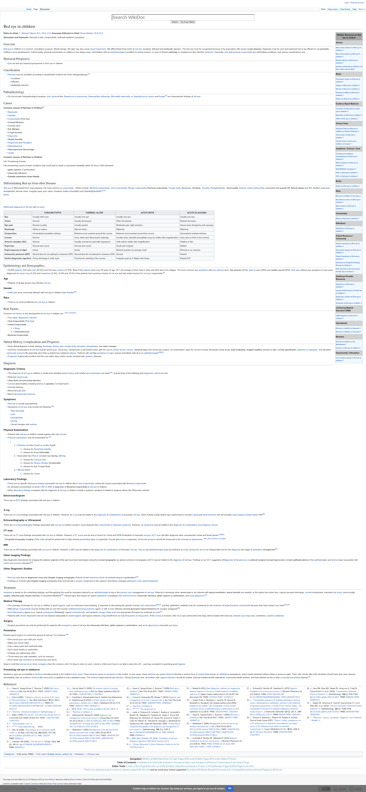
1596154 (170, 732)
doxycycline (143, 616)
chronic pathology (169, 52)
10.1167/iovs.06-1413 (261, 732)
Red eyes (295, 270)
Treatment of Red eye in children (348, 303)
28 (285, 605)
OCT (150, 560)
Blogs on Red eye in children (347, 218)
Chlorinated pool (21, 332)
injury (42, 207)
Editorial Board (206, 770)
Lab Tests (236, 762)
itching (56, 346)
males (10, 292)
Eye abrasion (236, 270)
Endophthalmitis (218, 188)
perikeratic (168, 49)
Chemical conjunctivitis (157, 188)
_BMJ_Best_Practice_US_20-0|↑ (144, 738)
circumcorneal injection (29, 380)
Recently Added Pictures (223, 759)
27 (159, 605)
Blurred (21, 470)
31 (161, 611)
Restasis (59, 612)
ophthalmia (224, 674)
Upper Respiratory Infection (24, 317)
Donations (192, 770)
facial (205, 515)
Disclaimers (248, 770)
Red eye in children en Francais (347, 332)
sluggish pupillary (254, 350)
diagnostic (228, 560)
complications (115, 515)
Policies (278, 770)
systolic (79, 581)
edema (40, 384)
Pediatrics (79, 754)
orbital (109, 535)
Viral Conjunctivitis (16, 321)
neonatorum (235, 674)
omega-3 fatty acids (107, 612)
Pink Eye (30, 321)
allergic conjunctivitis (21, 609)
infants (169, 674)
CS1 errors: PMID (25, 754)
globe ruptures (14, 169)
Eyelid (37, 445)
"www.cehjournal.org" (26, 727)
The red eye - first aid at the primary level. (41, 715)
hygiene (61, 605)
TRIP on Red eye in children (346, 119)
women (60, 270)
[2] (100, 33)
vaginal (163, 677)
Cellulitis (11, 115)
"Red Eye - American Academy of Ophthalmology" (33, 712)
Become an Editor (157, 766)
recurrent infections (52, 596)
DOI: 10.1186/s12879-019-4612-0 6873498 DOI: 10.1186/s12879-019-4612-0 (35, 706)
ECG (18, 500)
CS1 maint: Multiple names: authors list (54, 754)
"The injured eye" (147, 709)
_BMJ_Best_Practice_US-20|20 (214, 539)
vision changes (109, 346)
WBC (50, 487)
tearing (38, 346)
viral (226, 52)
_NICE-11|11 (68, 313)
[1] (48, 33)
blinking (62, 456)
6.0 (13, 726)
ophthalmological (115, 577)
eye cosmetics (30, 656)
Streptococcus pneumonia (75, 96)
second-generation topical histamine (139, 609)
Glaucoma (12, 136)
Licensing (235, 770)
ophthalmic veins (134, 581)
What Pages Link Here (242, 766)
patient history (68, 373)
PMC (40, 736)
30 (178, 608)
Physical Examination (219, 762)
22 (31, 562)
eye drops (245, 616)
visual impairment (98, 49)
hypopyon (313, 350)
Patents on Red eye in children (347, 348)
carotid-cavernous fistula (93, 577)
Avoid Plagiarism (263, 770)
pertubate (324, 49)
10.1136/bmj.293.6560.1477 (23, 736)
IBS (310, 188)
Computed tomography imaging (19, 539)
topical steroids (233, 592)
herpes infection (32, 596)
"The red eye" (35, 742)
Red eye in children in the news (347, 196)
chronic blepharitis (28, 616)
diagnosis (16, 373)
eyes (25, 639)
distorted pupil (17, 596)
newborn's (76, 677)
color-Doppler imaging (36, 581)
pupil (19, 390)
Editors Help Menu (176, 766)
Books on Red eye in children (347, 186)
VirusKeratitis (55, 463)
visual (14, 52)
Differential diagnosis (13, 207)
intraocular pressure (16, 353)
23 (137, 577)
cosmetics (27, 660)
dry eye (156, 612)
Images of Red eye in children (347, 85)
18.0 (134, 708)
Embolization (152, 581)
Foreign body (174, 188)
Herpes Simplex (41, 463)
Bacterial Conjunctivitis (18, 335)
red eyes (147, 273)
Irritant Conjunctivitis (17, 324)
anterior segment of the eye (55, 560)
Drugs (246, 762)
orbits (42, 539)
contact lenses (119, 350)
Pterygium (27, 142)
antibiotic (237, 616)
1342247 (46, 736)
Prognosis (12, 356)
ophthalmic (257, 549)
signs (111, 353)
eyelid (71, 616)
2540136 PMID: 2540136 (289, 715)
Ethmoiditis (44, 452)
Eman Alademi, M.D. (89, 33)
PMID (47, 703)
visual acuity (22, 377)
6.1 (16, 726)
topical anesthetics (217, 592)
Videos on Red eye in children (347, 99)
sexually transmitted (291, 677)
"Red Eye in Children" (81, 712)
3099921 (18, 739)
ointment (35, 677)
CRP (43, 487)
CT (17, 535)
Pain (34, 456)
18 (263, 514)
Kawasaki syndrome (122, 525)
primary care (126, 592)
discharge (47, 346)
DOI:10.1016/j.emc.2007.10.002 (99, 721)
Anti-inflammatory (16, 612)
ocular (185, 549)
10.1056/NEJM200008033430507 (36, 745)
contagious (42, 664)
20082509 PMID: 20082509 (159, 703)
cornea (158, 616)
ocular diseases (254, 49)
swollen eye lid (277, 270)
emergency (205, 525)
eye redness (218, 270)
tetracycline (130, 616)
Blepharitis (12, 112)
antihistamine (74, 609)
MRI (18, 549)
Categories (9, 754)
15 (111, 372)
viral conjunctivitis (86, 483)
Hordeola (196, 188)
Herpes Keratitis (15, 139)
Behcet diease (297, 188)
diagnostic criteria (152, 373)
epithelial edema (300, 560)
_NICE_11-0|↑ (76, 709)
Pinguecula (13, 142)
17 (50, 437)
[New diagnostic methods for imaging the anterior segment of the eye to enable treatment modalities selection (215, 691)
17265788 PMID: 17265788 (89, 694)
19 (223, 534)
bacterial (55, 96)
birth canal (77, 674)
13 (159, 352)
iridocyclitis (259, 188)
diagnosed (32, 577)
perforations (178, 596)
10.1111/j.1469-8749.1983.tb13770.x (27, 703)
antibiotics (97, 616)
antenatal (135, 677)
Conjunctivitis (14, 119)
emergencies (269, 549)
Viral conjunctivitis (119, 188)
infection (120, 677)
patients (18, 270)
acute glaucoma (196, 596)
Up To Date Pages (175, 759)
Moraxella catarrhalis (120, 96)
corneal (11, 384)
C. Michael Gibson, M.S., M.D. (32, 33)
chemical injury (141, 350)
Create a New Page (136, 766)
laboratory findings (36, 483)
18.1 (137, 708)
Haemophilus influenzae (99, 96)
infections (171, 677)
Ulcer (44, 459)
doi (10, 703)
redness (72, 353)
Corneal (37, 459)
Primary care (93, 754)
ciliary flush (13, 380)
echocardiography (24, 525)
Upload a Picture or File (200, 766)
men (34, 270)
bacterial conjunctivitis (242, 52)
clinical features (20, 346)
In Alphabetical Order (147, 762)
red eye (138, 49)
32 (67, 634)
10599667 (139, 735)
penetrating (85, 539)
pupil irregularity (238, 350)
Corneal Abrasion (16, 122)
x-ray (75, 515)
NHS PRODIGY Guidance (345, 169)
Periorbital (38, 449)
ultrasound (149, 525)
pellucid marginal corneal (261, 560)
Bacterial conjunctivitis (100, 188)
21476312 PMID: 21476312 (220, 697)
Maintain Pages (222, 766)
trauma (130, 350)
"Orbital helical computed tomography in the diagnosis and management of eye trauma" (155, 727)
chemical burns (129, 596)
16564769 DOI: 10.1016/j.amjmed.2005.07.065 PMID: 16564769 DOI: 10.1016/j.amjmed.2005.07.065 (94, 738)
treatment (209, 52)
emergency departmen (191, 539)
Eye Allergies (14, 129)
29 (288, 605)
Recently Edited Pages (197, 759)
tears (251, 270)
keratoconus (241, 560)
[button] (361, 8)
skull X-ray (165, 515)
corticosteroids (78, 612)
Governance (222, 770)
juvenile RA (285, 188)
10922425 (19, 747)
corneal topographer (107, 560)
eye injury (337, 592)
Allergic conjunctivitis (137, 188)
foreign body (70, 346)
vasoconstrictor (88, 609)
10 (75, 292)
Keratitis (205, 188)
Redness (22, 445)
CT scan (157, 535)
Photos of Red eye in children (347, 89)
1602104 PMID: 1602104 (226, 712)
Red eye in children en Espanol (347, 328)
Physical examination (17, 437)
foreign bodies (251, 515)
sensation (81, 346)
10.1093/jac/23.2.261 (261, 715)
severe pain (185, 592)
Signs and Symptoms (195, 762)
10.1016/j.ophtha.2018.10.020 (325, 697)
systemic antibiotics (275, 616)
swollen (46, 445)
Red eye (7, 49)
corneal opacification (287, 350)
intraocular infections (17, 173)
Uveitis (11, 153)
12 (74, 313)
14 (162, 352)
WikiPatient (158, 759)
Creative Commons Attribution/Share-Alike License (43, 784)
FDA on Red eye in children (346, 172)
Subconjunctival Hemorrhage (21, 149)
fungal (162, 96)
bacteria (38, 674)
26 (157, 605)
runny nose (24, 273)
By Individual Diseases (171, 762)
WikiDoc (146, 759)
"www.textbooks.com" (21, 724)
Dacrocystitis (232, 188)
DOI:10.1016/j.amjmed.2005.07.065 (84, 736)
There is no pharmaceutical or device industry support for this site (117, 770)
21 (276, 549)
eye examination (93, 373)
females (70, 292)
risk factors (17, 313)
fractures (212, 515)
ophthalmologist (117, 52)
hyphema (301, 350)
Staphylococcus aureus (144, 96)
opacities (50, 384)
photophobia (92, 346)
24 (62, 595)
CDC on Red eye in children (346, 176)
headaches (46, 273)
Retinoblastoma (15, 146)
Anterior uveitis (246, 188)
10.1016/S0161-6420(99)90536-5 (146, 732)
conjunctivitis (68, 188)
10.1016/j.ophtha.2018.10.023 (325, 712)
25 (205, 595)
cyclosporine (48, 612)
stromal (335, 560)
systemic (89, 356)
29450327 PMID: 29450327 (86, 706)
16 (52, 406)
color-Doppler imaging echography (58, 577)
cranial (195, 515)
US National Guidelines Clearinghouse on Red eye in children (347, 156)
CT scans (79, 535)
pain (328, 188)
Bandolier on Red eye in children (348, 115)
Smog (17, 328)
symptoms (203, 270)
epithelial (318, 560)
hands (40, 639)
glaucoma (120, 539)
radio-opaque (238, 515)
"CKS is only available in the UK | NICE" (99, 709)
